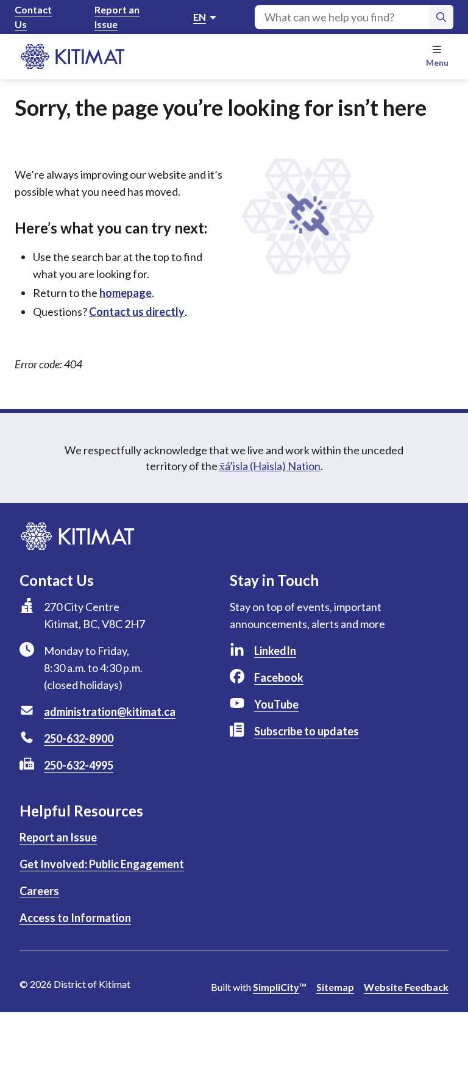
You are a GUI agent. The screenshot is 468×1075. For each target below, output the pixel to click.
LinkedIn (275, 650)
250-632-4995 (78, 765)
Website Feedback (406, 987)
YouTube (276, 704)
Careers (39, 891)
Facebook (278, 677)
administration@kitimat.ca (110, 711)
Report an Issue (117, 17)
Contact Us (33, 17)
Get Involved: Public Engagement (102, 864)
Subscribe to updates (306, 731)
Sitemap (335, 987)
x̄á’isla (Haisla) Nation (270, 466)
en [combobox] (199, 17)
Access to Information (75, 917)
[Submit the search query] (441, 17)
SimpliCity (276, 987)
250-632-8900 (78, 738)
